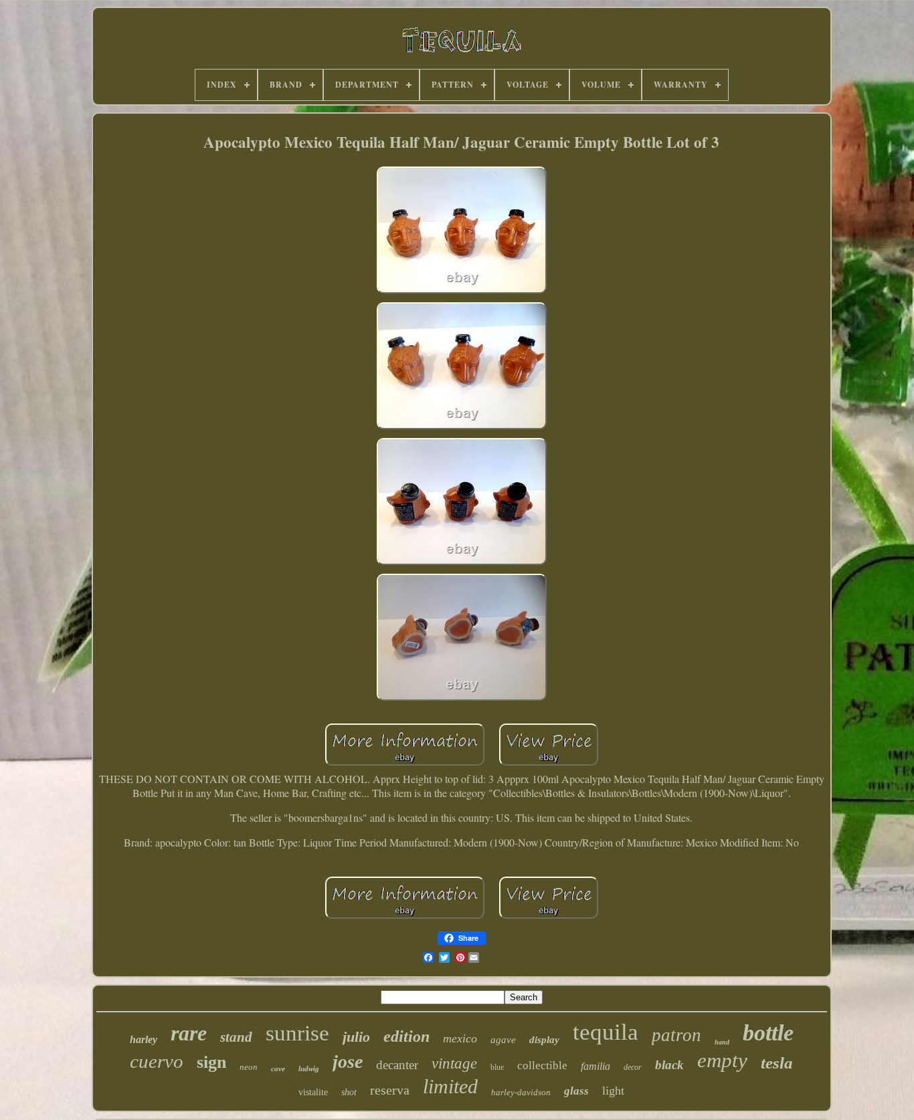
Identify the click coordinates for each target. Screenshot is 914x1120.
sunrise (297, 1033)
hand (722, 1042)
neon (249, 1067)
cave (278, 1069)
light (613, 1090)
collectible (542, 1065)
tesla (777, 1063)
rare (189, 1033)
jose (348, 1061)
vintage (454, 1063)
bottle (768, 1032)
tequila (605, 1032)
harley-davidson (521, 1092)
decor (633, 1067)
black (669, 1065)
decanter (397, 1065)
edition (406, 1036)
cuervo (156, 1061)
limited (450, 1086)
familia (595, 1066)
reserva (389, 1090)
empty (722, 1060)
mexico (460, 1038)
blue (497, 1067)
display (544, 1039)
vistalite (313, 1092)
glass (576, 1091)
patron (676, 1035)
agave (503, 1039)
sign (211, 1062)
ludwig (308, 1069)
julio (356, 1036)
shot (349, 1092)
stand (236, 1037)
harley (143, 1039)
